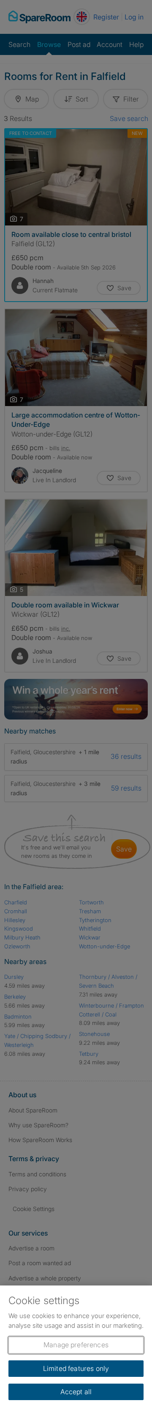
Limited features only (76, 1368)
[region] (76, 1347)
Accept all (76, 1391)
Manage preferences (76, 1344)
